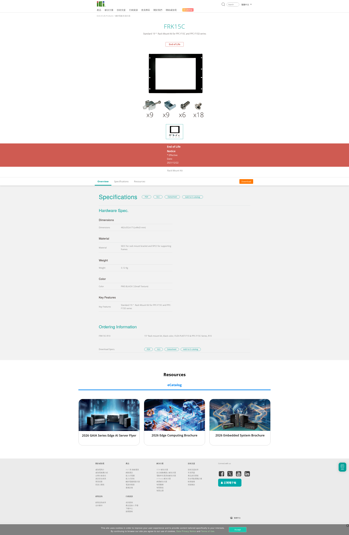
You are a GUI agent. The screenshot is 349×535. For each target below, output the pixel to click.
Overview (103, 181)
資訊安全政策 (100, 478)
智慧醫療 (160, 484)
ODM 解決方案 (162, 469)
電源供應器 (130, 484)
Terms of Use (207, 531)
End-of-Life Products (105, 16)
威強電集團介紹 (101, 472)
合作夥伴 (99, 505)
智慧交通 (160, 490)
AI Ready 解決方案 (164, 478)
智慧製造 (160, 487)
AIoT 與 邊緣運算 (132, 469)
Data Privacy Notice (186, 531)
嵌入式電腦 (130, 475)
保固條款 (191, 484)
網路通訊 (129, 472)
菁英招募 (99, 481)
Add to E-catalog (192, 197)
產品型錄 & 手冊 (132, 505)
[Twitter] (230, 472)
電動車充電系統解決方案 (166, 475)
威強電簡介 (99, 469)
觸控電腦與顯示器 (133, 481)
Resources (139, 181)
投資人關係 (99, 484)
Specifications (121, 181)
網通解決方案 (162, 481)
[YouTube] (238, 472)
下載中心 (129, 508)
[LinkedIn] (247, 472)
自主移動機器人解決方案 (166, 472)
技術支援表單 (193, 469)
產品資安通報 (193, 475)
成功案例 (129, 502)
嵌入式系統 (130, 478)
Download (246, 181)
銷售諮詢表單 (100, 502)
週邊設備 (129, 487)
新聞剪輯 (129, 511)
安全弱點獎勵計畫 (195, 478)
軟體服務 (191, 481)
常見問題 (191, 472)
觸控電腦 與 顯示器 (122, 16)
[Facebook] (221, 472)
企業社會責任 (100, 475)
